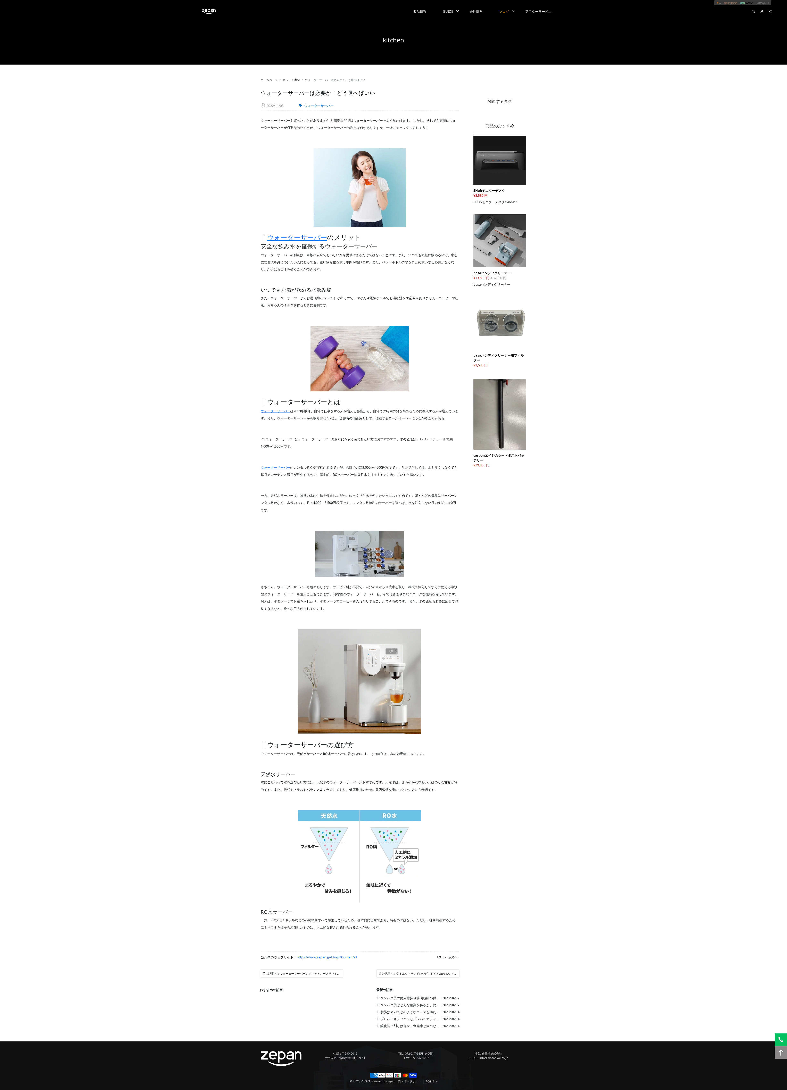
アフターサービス (538, 11)
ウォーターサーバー (319, 105)
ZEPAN (365, 1081)
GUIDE (448, 11)
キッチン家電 (291, 80)
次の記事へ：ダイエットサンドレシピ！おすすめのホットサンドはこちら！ (418, 973)
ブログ (504, 11)
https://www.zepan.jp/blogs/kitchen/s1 (327, 957)
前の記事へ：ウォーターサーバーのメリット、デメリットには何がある (301, 973)
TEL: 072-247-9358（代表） (416, 1053)
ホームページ (269, 80)
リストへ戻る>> (447, 957)
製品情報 (419, 11)
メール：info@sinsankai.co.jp (488, 1058)
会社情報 (476, 11)
